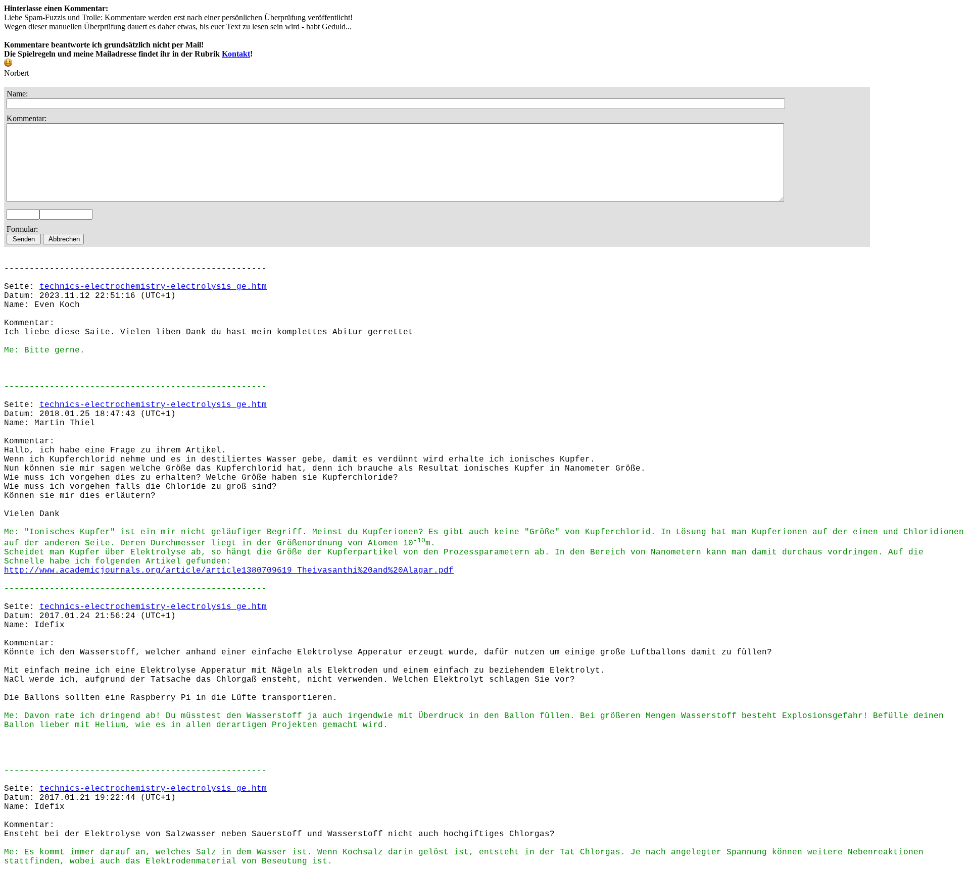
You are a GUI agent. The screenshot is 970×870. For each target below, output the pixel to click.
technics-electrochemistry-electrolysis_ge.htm (153, 286)
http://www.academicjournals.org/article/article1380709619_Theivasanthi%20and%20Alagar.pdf (229, 570)
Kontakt (236, 53)
